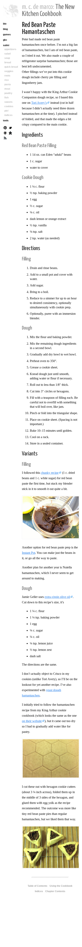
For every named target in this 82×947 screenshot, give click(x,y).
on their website (32, 721)
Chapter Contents (55, 891)
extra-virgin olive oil (57, 597)
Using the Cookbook (61, 886)
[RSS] (5, 138)
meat (7, 88)
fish (6, 97)
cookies (8, 106)
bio (4, 23)
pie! (6, 110)
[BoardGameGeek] (10, 133)
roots (7, 75)
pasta (7, 84)
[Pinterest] (5, 128)
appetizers (10, 49)
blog (5, 29)
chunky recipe (50, 472)
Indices (39, 891)
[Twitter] (10, 128)
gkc (5, 40)
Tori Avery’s (39, 102)
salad (7, 53)
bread (7, 62)
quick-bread (11, 66)
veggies (8, 71)
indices (8, 115)
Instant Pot (28, 552)
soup (7, 58)
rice (6, 80)
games (7, 34)
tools (6, 120)
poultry (8, 93)
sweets (8, 102)
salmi (6, 45)
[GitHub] (5, 133)
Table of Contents (37, 886)
